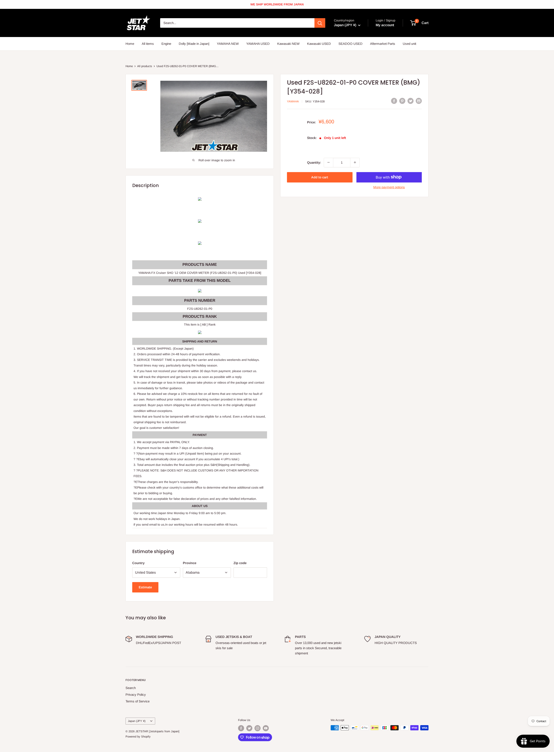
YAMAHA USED (258, 43)
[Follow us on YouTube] (266, 728)
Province (189, 563)
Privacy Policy (136, 694)
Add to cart (319, 177)
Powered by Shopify (138, 736)
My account (385, 25)
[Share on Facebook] (394, 101)
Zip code (240, 563)
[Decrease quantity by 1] (328, 162)
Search (131, 688)
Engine (166, 43)
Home (130, 43)
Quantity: (314, 162)
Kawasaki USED (319, 43)
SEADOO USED (350, 43)
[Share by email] (419, 101)
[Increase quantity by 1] (354, 162)
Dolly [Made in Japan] (194, 43)
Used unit (409, 43)
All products (144, 66)
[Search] (319, 23)
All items (148, 43)
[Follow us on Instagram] (257, 728)
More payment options (389, 187)
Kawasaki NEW (288, 43)
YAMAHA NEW (228, 43)
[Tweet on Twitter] (410, 101)
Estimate (145, 587)
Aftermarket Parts (382, 43)
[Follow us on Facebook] (241, 728)
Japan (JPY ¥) (136, 721)
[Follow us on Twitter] (249, 728)
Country (138, 563)
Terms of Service (138, 701)
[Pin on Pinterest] (402, 101)
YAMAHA (293, 101)
